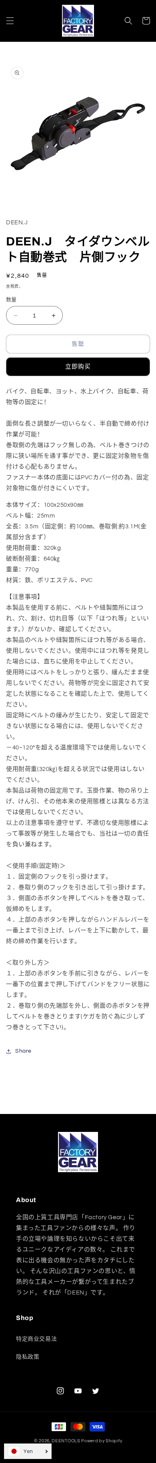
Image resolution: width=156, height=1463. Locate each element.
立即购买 (78, 367)
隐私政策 (27, 1357)
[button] (10, 20)
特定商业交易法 (36, 1339)
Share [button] (23, 1051)
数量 (11, 299)
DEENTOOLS (66, 1441)
